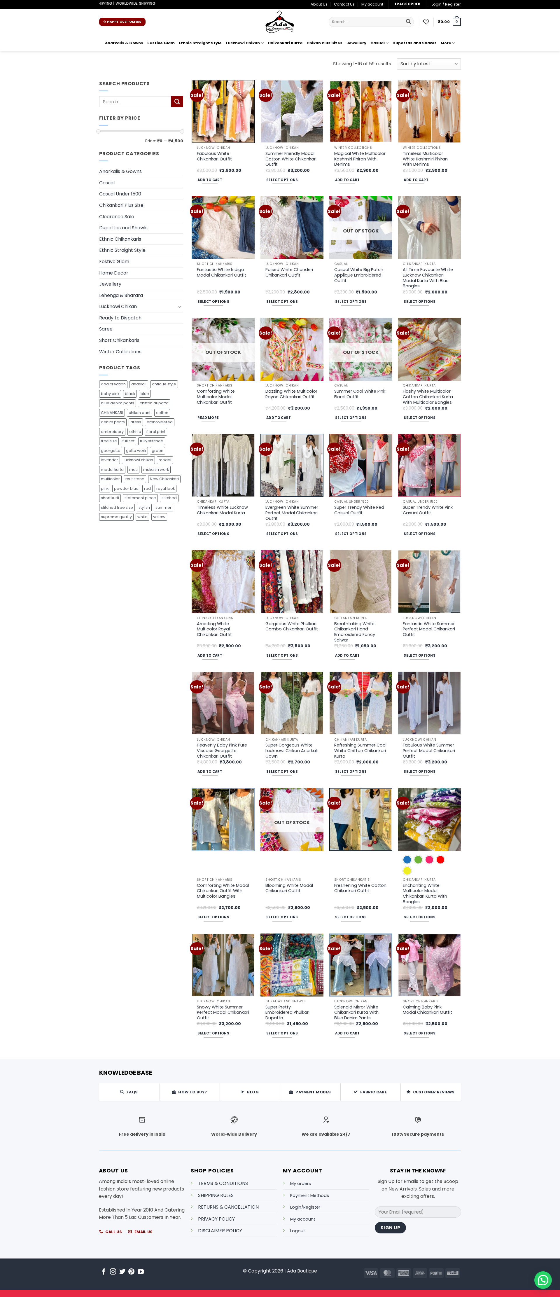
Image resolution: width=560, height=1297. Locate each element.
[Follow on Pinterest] (131, 1272)
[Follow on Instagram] (113, 1272)
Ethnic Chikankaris (120, 239)
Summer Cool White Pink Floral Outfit (359, 394)
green (157, 450)
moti (133, 469)
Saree (106, 329)
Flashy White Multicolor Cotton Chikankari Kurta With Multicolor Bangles (428, 397)
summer (163, 507)
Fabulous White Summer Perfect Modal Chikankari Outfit (429, 750)
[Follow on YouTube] (141, 1272)
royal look (165, 488)
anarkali (138, 384)
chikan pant (139, 412)
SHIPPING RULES (216, 1195)
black (130, 393)
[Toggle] (179, 306)
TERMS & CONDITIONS (223, 1183)
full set (128, 440)
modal (165, 459)
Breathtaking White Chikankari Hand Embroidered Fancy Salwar (354, 632)
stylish (144, 507)
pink (104, 488)
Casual (377, 43)
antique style (164, 384)
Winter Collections (120, 351)
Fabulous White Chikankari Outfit (214, 156)
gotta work (136, 450)
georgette (110, 450)
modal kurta (112, 469)
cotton (162, 412)
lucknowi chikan (138, 459)
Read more (208, 417)
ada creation (113, 384)
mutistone (134, 478)
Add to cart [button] (209, 180)
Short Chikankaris (119, 340)
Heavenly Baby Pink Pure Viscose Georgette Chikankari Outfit (222, 750)
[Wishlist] (426, 21)
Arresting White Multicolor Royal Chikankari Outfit (214, 629)
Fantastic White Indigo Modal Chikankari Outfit (221, 272)
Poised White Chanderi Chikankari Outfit (289, 272)
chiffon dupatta (154, 403)
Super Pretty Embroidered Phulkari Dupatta (287, 1012)
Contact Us (344, 4)
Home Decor (113, 273)
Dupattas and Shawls (415, 43)
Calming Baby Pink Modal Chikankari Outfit (427, 1009)
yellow (159, 516)
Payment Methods (309, 1195)
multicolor (110, 478)
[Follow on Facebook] (104, 1272)
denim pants (113, 421)
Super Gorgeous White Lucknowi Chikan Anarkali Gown (291, 750)
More (446, 43)
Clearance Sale (116, 216)
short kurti (110, 497)
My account (372, 4)
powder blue (126, 488)
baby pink (110, 393)
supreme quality (116, 516)
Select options (282, 180)
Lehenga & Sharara (121, 295)
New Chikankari (164, 478)
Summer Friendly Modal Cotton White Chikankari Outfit (290, 159)
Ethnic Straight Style (200, 43)
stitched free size (117, 507)
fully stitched (151, 440)
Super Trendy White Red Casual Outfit (359, 510)
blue (145, 393)
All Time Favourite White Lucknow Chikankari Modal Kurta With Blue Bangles (428, 278)
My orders (300, 1183)
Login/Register (305, 1207)
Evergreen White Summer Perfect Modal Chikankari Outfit (291, 513)
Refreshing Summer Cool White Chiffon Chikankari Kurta (360, 750)
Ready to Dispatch (120, 317)
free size (109, 440)
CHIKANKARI (112, 412)
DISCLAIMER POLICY (220, 1230)
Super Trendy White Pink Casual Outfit (428, 510)
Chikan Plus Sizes (324, 43)
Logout (297, 1231)
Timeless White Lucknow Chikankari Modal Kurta (222, 510)
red (147, 488)
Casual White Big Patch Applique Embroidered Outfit (358, 275)
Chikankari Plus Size (121, 205)
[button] (446, 4)
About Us (319, 4)
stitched (169, 497)
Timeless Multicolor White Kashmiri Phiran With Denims (425, 159)
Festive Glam (161, 43)
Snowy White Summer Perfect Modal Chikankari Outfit (223, 1012)
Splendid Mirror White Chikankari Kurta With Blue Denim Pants (356, 1012)
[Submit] (408, 22)
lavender (109, 459)
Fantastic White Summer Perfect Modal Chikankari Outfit (429, 629)
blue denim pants (117, 403)
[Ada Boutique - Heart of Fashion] (280, 22)
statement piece (140, 497)
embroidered (160, 421)
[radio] (407, 859)
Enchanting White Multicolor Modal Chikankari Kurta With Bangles (425, 894)
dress (135, 421)
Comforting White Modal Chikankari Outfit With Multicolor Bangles (223, 891)
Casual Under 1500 (120, 193)
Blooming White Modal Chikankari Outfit (289, 888)
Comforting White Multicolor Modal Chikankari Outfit (216, 397)
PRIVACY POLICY (216, 1219)
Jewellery (356, 43)
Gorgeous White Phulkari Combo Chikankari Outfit (291, 626)
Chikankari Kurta (285, 43)
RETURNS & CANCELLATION (228, 1207)
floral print (155, 431)
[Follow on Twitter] (122, 1272)
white (142, 516)
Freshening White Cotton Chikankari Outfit (360, 888)
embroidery (112, 431)
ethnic (135, 431)
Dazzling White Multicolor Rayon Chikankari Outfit (291, 394)
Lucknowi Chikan (243, 43)
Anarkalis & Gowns (124, 43)
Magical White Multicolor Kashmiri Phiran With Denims (360, 159)
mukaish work (156, 469)
